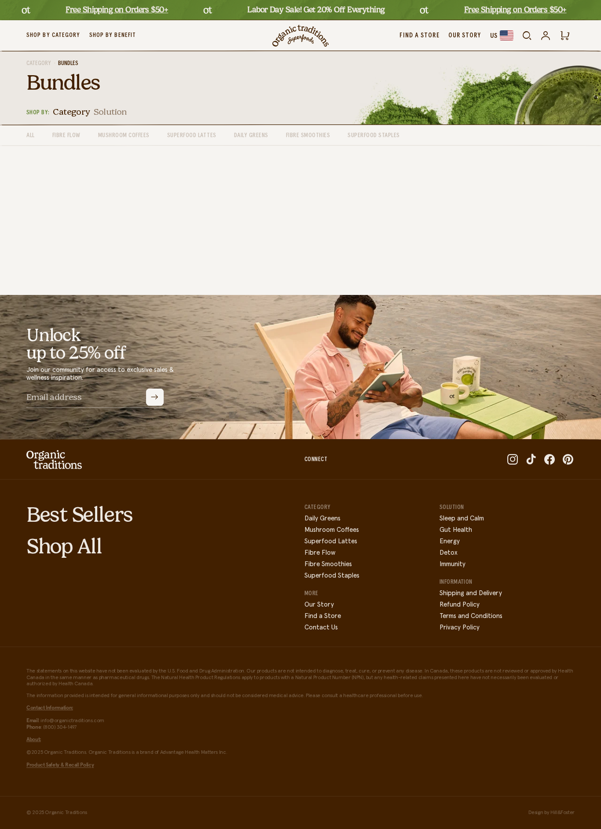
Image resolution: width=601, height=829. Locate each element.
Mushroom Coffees (331, 530)
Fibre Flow (66, 135)
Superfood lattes (191, 135)
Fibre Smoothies (328, 564)
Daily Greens (322, 518)
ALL (30, 135)
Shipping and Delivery (471, 593)
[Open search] (527, 35)
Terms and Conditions (471, 616)
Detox (449, 552)
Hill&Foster (562, 812)
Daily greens (251, 135)
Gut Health (456, 530)
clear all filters (337, 236)
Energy (450, 541)
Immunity (452, 564)
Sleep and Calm (462, 518)
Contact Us (321, 627)
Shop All (64, 546)
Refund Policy (460, 604)
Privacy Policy (460, 627)
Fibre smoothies (308, 135)
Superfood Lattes (330, 541)
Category (38, 63)
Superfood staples (374, 135)
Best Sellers (79, 514)
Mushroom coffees (124, 135)
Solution (110, 111)
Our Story (319, 604)
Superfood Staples (331, 575)
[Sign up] (154, 397)
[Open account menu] (545, 35)
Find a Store (322, 616)
